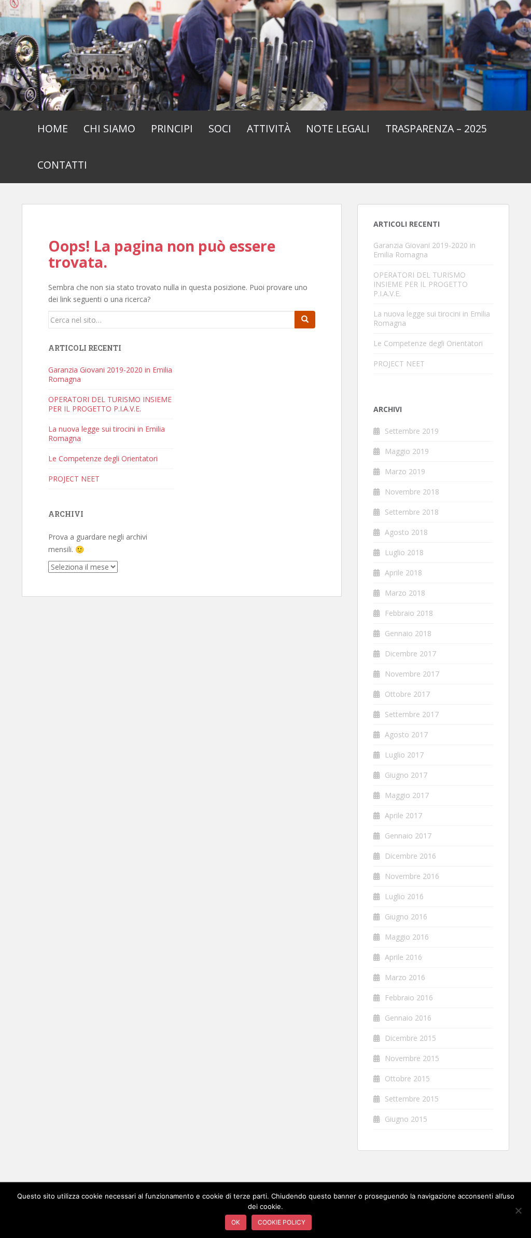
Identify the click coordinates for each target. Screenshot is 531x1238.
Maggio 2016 (407, 937)
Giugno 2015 (406, 1119)
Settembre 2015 (412, 1099)
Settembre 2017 (412, 714)
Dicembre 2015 (410, 1038)
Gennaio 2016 (408, 1018)
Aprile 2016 (403, 957)
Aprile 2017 (403, 815)
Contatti (62, 165)
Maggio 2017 (407, 795)
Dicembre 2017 (410, 653)
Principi (172, 128)
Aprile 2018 (403, 572)
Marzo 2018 (405, 593)
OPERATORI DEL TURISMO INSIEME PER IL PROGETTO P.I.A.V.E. (110, 404)
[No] (518, 1210)
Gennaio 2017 (408, 836)
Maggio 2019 (407, 451)
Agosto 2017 (406, 734)
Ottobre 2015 (407, 1078)
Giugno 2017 (406, 775)
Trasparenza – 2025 (436, 128)
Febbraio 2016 (409, 997)
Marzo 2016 (405, 977)
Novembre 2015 (412, 1058)
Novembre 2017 (412, 674)
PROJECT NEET (74, 479)
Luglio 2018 (404, 552)
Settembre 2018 (412, 512)
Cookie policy (281, 1222)
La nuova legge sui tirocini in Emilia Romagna (106, 433)
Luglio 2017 (404, 755)
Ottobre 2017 (407, 694)
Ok (235, 1222)
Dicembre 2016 (410, 856)
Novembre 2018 (412, 492)
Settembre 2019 (412, 431)
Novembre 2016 (412, 876)
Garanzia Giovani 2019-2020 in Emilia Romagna (110, 374)
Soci (219, 128)
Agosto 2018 (406, 532)
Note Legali (338, 128)
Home (52, 128)
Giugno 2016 (406, 916)
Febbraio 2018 (409, 613)
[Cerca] (305, 319)
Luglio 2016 (404, 896)
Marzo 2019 (405, 471)
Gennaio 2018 (408, 633)
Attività (268, 128)
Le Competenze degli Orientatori (103, 458)
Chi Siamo (109, 128)
